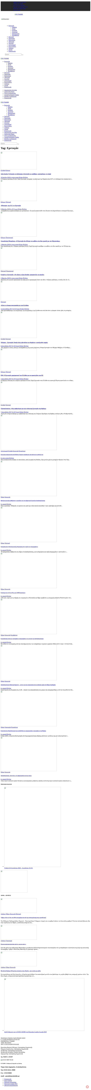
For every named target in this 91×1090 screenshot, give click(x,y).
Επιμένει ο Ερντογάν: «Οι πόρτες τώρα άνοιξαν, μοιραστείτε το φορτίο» (22, 274)
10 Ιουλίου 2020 (5, 177)
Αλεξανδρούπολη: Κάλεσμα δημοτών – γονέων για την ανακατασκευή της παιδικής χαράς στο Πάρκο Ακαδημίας (28, 684)
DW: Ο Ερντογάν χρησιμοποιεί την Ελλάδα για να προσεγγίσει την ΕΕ (22, 375)
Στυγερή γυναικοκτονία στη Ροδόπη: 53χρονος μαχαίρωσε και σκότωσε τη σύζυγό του (22, 454)
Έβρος (2, 497)
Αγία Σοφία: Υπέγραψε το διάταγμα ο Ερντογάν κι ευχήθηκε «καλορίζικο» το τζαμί (26, 174)
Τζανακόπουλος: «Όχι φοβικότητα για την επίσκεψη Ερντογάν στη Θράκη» (23, 408)
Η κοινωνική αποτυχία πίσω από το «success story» (13, 944)
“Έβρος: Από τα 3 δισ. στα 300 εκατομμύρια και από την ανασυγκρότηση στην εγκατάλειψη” (23, 917)
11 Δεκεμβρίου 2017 (7, 309)
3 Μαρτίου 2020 (5, 244)
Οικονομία (8, 727)
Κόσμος (8, 170)
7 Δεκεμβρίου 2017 (6, 379)
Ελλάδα (3, 170)
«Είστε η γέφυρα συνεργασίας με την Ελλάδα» (15, 305)
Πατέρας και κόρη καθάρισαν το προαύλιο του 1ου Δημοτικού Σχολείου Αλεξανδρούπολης (23, 500)
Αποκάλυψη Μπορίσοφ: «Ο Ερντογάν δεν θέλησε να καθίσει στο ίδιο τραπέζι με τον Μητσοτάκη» (30, 241)
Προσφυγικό (9, 237)
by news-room (14, 177)
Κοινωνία (15, 451)
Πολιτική (8, 202)
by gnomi (3, 504)
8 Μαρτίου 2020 (5, 209)
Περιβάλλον (13, 635)
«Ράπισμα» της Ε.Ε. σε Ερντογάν (11, 205)
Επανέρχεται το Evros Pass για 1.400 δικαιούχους (13, 592)
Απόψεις (3, 914)
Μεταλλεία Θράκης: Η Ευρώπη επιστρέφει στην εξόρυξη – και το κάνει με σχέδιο (21, 971)
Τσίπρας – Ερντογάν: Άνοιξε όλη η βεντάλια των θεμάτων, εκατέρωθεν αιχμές (24, 342)
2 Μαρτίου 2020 (5, 278)
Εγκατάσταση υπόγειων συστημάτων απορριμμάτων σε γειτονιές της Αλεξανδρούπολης (22, 638)
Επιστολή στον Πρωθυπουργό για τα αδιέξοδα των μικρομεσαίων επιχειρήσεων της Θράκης (23, 730)
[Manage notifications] (87, 1086)
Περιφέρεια (22, 451)
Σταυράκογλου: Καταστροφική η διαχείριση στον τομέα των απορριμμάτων (19, 546)
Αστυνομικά (4, 451)
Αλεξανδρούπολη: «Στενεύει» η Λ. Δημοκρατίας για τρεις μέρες (16, 775)
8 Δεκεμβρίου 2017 (6, 346)
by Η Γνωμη (14, 209)
